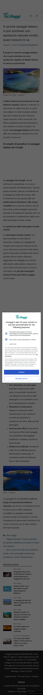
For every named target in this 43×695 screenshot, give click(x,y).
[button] (21, 344)
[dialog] (21, 347)
